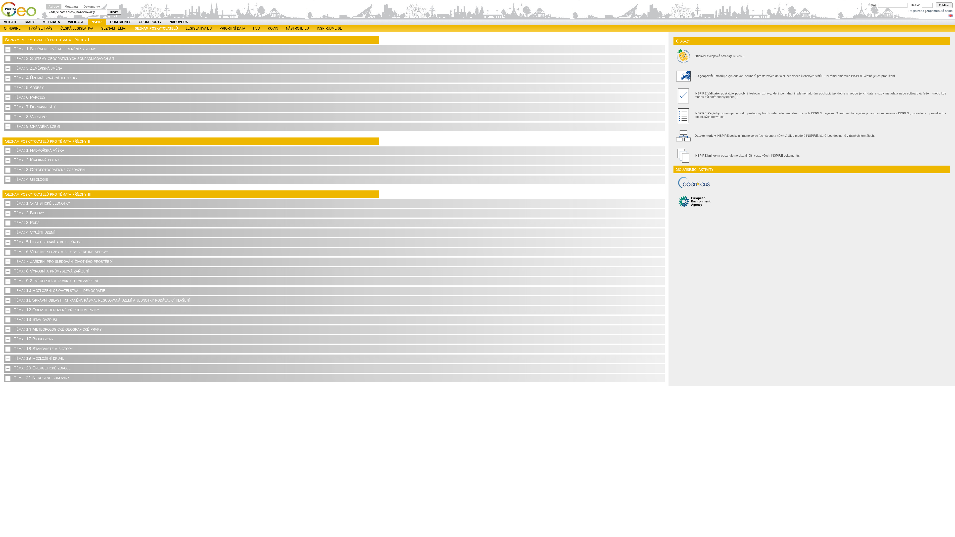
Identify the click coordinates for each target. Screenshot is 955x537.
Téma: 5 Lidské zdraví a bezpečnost (48, 241)
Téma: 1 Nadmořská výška (39, 150)
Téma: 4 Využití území (34, 232)
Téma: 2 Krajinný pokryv (38, 159)
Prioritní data (232, 28)
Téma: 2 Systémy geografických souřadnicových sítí (64, 58)
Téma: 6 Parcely (30, 97)
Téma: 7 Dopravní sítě (35, 106)
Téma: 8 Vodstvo (30, 116)
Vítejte (10, 22)
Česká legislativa (76, 28)
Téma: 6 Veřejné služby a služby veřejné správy (61, 251)
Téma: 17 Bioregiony (34, 338)
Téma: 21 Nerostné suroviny (41, 377)
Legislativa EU (199, 28)
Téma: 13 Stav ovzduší (35, 319)
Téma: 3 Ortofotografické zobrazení (50, 169)
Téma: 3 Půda (27, 222)
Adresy (53, 6)
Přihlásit (944, 5)
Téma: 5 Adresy (29, 87)
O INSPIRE (12, 28)
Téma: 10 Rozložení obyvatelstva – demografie (59, 290)
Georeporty (150, 22)
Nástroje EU (297, 28)
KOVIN (273, 28)
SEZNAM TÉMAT (114, 28)
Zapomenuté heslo (939, 11)
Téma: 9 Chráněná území (37, 126)
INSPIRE (97, 22)
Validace (76, 22)
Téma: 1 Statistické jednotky (42, 203)
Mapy (30, 22)
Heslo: (915, 5)
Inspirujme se (329, 28)
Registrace (916, 11)
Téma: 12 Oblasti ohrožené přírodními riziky (56, 309)
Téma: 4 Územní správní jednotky (46, 77)
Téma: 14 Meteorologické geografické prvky (58, 329)
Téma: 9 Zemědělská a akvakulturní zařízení (56, 280)
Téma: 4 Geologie (31, 179)
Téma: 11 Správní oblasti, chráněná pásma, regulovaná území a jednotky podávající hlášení (102, 300)
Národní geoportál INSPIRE (20, 9)
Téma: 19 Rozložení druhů (39, 358)
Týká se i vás (40, 28)
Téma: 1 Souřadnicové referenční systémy (55, 48)
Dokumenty (92, 6)
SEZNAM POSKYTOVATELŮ (156, 28)
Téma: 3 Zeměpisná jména (38, 68)
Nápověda (179, 22)
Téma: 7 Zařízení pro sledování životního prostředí (63, 261)
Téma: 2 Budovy (29, 212)
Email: (872, 5)
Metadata (71, 6)
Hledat (114, 11)
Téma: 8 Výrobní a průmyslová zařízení (51, 270)
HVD (256, 28)
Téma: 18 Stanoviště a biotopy (43, 348)
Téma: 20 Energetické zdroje (42, 367)
